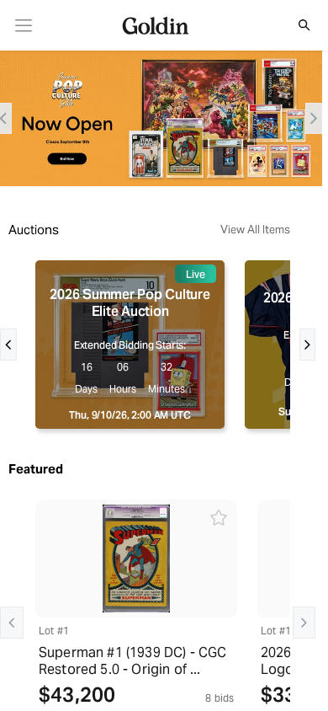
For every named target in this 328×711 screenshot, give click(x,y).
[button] (295, 25)
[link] (24, 25)
